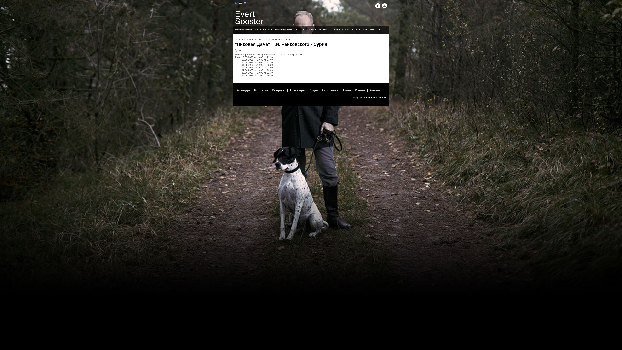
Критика (376, 29)
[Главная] (250, 25)
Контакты (375, 90)
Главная (239, 39)
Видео (324, 29)
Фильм (361, 29)
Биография (263, 29)
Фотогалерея (305, 29)
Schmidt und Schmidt (376, 97)
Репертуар (283, 29)
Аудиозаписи (343, 29)
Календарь (243, 29)
